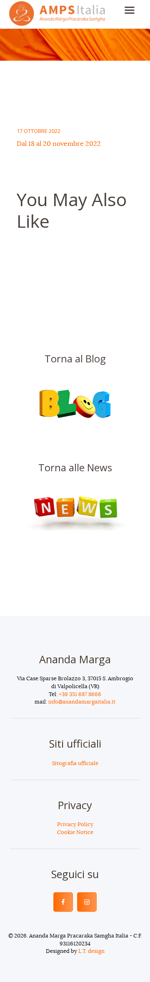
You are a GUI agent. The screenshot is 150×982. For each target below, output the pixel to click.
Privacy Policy (75, 824)
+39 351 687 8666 (80, 694)
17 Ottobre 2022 (38, 131)
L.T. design (91, 951)
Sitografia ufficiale (75, 763)
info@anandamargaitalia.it (81, 702)
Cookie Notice (75, 832)
